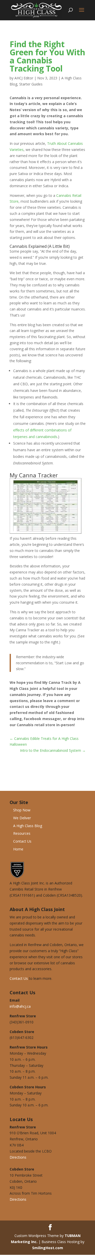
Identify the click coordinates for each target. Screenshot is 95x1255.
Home (18, 849)
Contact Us (22, 841)
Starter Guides (31, 84)
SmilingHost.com (47, 1247)
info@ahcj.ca (20, 1006)
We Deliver (22, 817)
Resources (21, 833)
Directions (18, 1157)
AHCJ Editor (23, 78)
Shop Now (21, 810)
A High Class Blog (27, 825)
